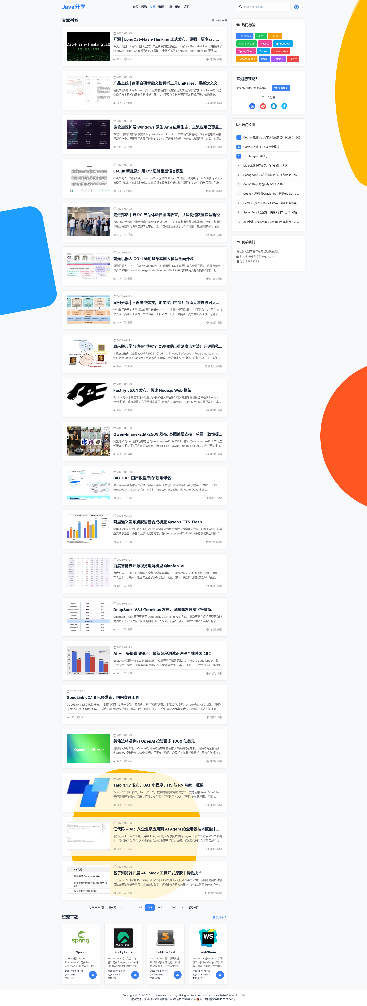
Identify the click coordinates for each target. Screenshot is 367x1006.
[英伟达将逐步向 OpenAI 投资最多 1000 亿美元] (88, 749)
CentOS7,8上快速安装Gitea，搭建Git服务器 (269, 203)
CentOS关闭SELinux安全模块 (261, 147)
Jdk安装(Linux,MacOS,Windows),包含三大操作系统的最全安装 (271, 222)
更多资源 (218, 917)
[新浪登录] (263, 106)
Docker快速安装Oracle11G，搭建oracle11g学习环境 (271, 194)
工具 (169, 7)
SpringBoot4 (283, 43)
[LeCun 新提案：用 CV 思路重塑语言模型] (88, 178)
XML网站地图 (161, 999)
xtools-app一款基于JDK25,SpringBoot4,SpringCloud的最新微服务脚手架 (271, 157)
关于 (186, 7)
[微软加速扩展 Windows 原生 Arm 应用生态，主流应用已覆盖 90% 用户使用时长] (88, 135)
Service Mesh (247, 58)
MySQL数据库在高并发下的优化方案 (265, 165)
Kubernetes (281, 51)
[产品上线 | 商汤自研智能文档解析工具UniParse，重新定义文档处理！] (88, 91)
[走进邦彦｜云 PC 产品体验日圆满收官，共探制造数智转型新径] (88, 222)
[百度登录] (252, 106)
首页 (135, 7)
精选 (144, 7)
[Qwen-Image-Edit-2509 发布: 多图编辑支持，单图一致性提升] (88, 441)
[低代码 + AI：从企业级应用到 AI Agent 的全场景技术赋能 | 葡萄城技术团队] (88, 836)
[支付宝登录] (284, 106)
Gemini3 (278, 58)
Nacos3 (265, 43)
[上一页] (122, 908)
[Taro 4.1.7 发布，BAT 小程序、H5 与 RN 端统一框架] (88, 793)
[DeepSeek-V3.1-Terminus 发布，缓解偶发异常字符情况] (88, 617)
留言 (177, 7)
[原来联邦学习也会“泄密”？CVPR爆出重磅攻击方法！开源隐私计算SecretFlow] (88, 354)
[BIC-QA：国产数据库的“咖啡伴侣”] (88, 485)
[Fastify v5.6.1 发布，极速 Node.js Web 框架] (88, 398)
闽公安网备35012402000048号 (218, 999)
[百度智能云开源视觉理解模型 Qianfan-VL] (88, 573)
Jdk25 (260, 35)
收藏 (130, 59)
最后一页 (193, 907)
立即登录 (283, 87)
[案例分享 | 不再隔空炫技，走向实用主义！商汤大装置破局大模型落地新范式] (88, 310)
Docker (263, 51)
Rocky (293, 58)
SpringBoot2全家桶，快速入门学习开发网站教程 (271, 213)
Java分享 (74, 7)
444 (160, 907)
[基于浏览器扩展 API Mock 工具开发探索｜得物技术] (88, 880)
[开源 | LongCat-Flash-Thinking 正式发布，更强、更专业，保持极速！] (88, 47)
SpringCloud (246, 51)
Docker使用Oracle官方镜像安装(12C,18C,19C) (271, 137)
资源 (161, 7)
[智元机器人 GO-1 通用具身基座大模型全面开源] (88, 266)
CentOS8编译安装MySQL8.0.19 (263, 184)
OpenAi (274, 35)
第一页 (112, 907)
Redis (264, 58)
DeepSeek (245, 35)
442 (140, 907)
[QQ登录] (274, 106)
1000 (173, 907)
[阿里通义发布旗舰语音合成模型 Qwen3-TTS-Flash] (88, 529)
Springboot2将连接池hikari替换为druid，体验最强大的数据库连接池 (271, 175)
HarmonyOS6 (246, 43)
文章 (152, 7)
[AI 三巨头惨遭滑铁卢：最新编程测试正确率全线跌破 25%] (88, 661)
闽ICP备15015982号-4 (183, 999)
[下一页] (182, 908)
